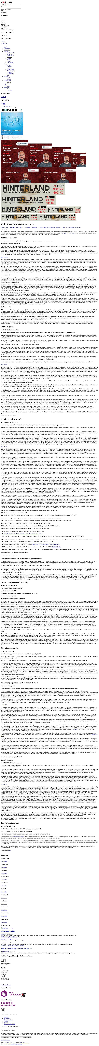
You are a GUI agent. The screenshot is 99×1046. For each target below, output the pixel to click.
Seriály (8, 61)
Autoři (8, 68)
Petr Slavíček (53, 227)
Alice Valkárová (70, 227)
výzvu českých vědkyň (18, 836)
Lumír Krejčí (34, 227)
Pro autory (9, 72)
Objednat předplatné (6, 984)
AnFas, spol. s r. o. (9, 1042)
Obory (8, 59)
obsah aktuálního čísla (7, 106)
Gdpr (8, 75)
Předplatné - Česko (8, 1019)
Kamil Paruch (46, 227)
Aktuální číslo (7, 48)
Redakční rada (10, 69)
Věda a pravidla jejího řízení (67, 233)
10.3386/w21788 (56, 546)
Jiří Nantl (40, 227)
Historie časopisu (11, 70)
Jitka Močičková (5, 951)
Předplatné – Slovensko (9, 1024)
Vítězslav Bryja (4, 227)
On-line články (10, 54)
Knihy (8, 86)
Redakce (9, 65)
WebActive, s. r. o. (24, 1042)
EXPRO (74, 729)
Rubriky (9, 58)
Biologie (9, 82)
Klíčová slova (10, 62)
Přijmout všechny (5, 1037)
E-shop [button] (5, 84)
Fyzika (8, 83)
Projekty (9, 77)
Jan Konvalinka (26, 227)
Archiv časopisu (11, 52)
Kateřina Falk (12, 227)
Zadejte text (3, 4)
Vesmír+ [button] (6, 76)
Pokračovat (3, 41)
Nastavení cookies (5, 1040)
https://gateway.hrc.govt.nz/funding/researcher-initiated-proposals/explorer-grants (22, 533)
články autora (4, 861)
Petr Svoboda (77, 227)
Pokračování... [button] (4, 257)
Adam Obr (3, 934)
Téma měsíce (7, 50)
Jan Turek (3, 942)
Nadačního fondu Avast (16, 1044)
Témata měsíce (10, 55)
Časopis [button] (6, 51)
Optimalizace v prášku (8, 931)
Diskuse (9, 79)
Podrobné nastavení (26, 1037)
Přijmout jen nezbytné (15, 1037)
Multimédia (9, 57)
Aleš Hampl (19, 227)
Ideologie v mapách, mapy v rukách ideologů (15, 948)
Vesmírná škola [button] (7, 80)
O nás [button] (5, 64)
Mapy (3, 103)
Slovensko (9, 90)
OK (2, 10)
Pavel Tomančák (61, 227)
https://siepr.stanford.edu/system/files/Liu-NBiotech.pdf (46, 544)
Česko (8, 89)
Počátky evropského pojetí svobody (12, 940)
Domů (5, 47)
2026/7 (3, 97)
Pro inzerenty (10, 73)
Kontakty (9, 66)
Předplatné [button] (6, 87)
